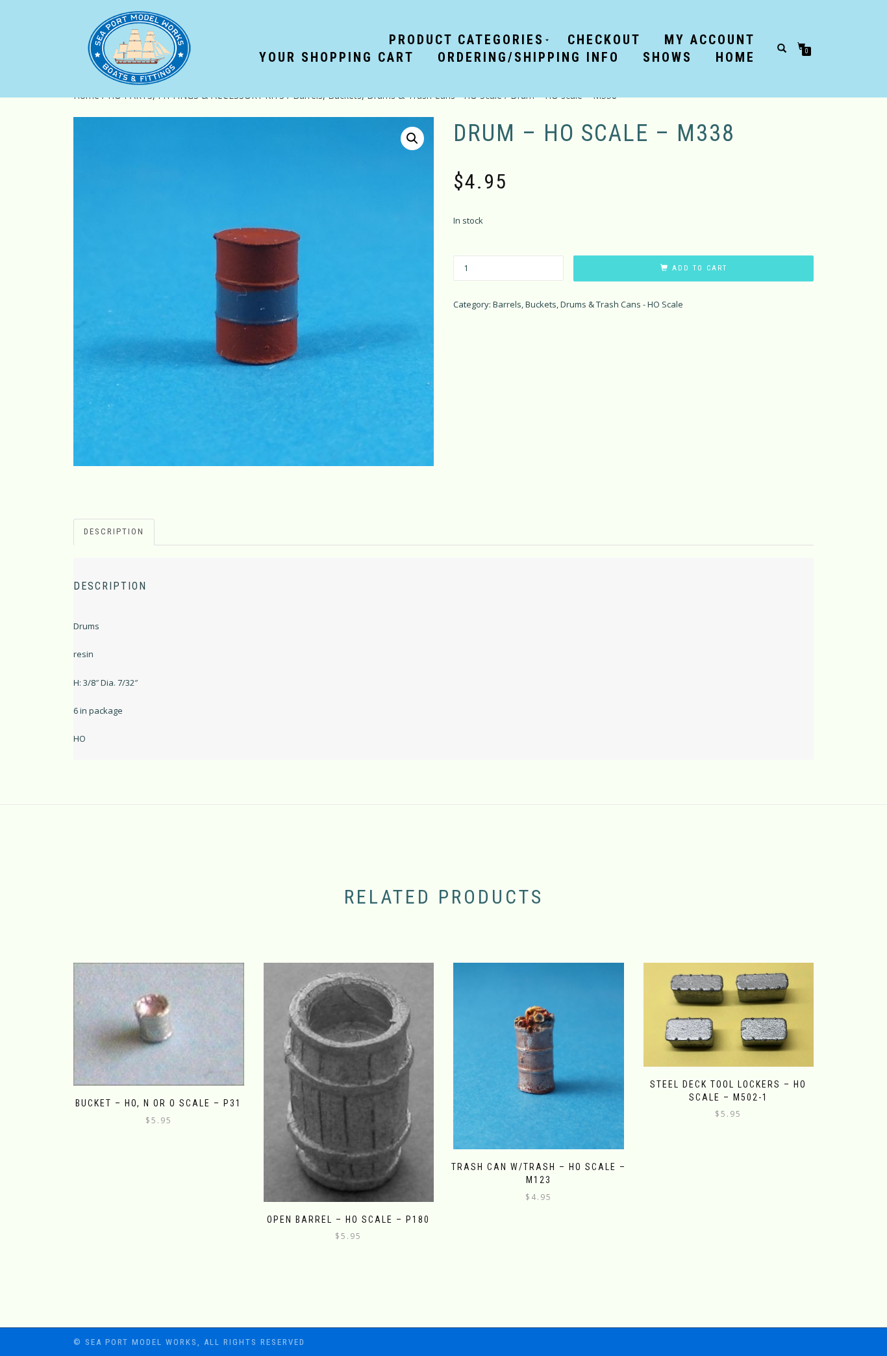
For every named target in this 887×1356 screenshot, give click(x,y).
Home (735, 57)
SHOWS (667, 57)
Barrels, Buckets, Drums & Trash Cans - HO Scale (588, 304)
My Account (709, 39)
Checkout (604, 39)
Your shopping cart (336, 57)
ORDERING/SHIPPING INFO (528, 57)
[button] (412, 138)
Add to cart (699, 268)
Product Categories (466, 39)
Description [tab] (114, 531)
